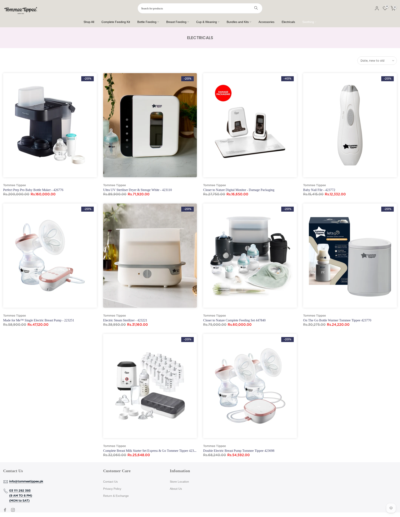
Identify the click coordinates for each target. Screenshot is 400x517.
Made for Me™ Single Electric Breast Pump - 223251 (38, 320)
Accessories (266, 22)
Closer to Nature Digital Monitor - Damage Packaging (238, 190)
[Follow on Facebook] (5, 509)
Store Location (179, 481)
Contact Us (110, 481)
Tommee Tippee (14, 185)
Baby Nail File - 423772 (319, 190)
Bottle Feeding (146, 22)
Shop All (89, 22)
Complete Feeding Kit (115, 22)
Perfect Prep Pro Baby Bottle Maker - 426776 (33, 190)
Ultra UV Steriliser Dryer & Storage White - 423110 (137, 190)
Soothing (308, 22)
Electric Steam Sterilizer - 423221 (125, 320)
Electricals (288, 22)
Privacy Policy (112, 488)
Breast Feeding (176, 22)
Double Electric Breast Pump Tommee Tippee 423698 (238, 450)
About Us (176, 488)
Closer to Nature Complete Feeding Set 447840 (234, 320)
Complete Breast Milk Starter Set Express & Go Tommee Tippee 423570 (151, 450)
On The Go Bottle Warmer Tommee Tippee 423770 (337, 320)
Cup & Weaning (206, 22)
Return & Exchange (116, 495)
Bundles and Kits (238, 22)
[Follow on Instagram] (13, 509)
